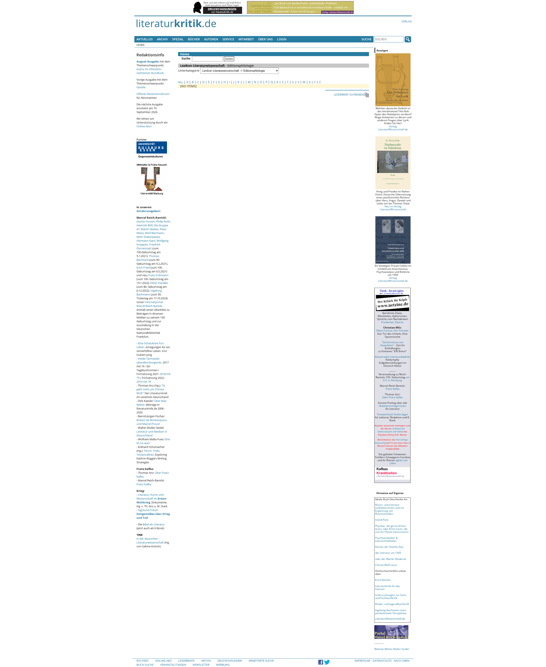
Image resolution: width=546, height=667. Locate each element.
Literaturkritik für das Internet (387, 587)
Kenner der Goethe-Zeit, (389, 546)
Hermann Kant (145, 241)
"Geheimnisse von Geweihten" (391, 343)
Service (228, 39)
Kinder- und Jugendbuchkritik (392, 604)
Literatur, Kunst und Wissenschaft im (151, 498)
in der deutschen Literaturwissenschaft (150, 540)
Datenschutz (382, 661)
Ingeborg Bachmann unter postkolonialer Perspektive (391, 611)
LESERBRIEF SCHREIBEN (349, 94)
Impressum (362, 661)
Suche (366, 39)
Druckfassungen (229, 661)
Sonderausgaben (148, 211)
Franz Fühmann (158, 275)
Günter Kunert (145, 221)
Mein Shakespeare (148, 237)
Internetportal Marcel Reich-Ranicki (149, 304)
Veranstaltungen (173, 665)
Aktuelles (144, 39)
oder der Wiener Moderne (390, 559)
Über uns (265, 39)
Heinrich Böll (144, 225)
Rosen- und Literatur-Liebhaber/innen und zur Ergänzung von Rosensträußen (389, 509)
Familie (140, 87)
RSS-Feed (142, 661)
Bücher (194, 39)
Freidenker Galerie (392, 322)
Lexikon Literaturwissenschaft (202, 66)
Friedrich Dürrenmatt (148, 246)
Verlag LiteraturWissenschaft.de (393, 128)
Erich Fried (143, 267)
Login (281, 39)
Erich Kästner (383, 579)
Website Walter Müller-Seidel (391, 649)
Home (184, 54)
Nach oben (402, 661)
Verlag (407, 21)
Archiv (162, 39)
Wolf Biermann (154, 233)
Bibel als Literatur (154, 524)
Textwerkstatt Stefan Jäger (392, 414)
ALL (180, 82)
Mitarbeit (246, 39)
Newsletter (201, 665)
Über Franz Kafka (392, 397)
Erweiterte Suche (261, 661)
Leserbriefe (186, 661)
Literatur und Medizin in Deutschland (151, 433)
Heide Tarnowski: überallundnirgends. (149, 360)
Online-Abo (143, 126)
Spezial (178, 39)
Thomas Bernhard (147, 258)
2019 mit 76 (143, 382)
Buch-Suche (145, 665)
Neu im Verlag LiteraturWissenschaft (393, 208)
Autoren (211, 39)
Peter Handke (159, 283)
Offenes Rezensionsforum (152, 94)
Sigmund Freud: (153, 514)
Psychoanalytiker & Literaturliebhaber (386, 539)
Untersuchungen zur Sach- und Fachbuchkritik (391, 596)
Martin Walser (149, 229)
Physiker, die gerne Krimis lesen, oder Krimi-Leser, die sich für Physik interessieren (391, 528)
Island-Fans (382, 519)
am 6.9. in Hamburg (396, 378)
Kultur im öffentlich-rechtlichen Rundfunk (150, 71)
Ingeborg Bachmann (149, 292)
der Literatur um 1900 (388, 552)
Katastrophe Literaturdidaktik (392, 356)
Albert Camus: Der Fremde (392, 330)
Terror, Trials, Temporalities (148, 452)
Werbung (222, 665)
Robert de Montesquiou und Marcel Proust (151, 422)
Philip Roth (163, 221)
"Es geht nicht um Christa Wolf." (150, 389)
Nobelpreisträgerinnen (392, 405)
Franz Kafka (143, 484)
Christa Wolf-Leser (386, 565)
